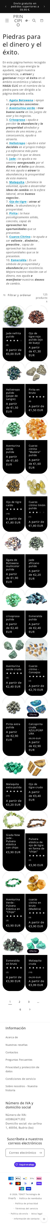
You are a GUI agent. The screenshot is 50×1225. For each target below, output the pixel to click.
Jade (12, 159)
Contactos (12, 1052)
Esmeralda (19, 260)
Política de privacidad (26, 1203)
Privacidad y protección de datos (22, 1069)
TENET (22, 1194)
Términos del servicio (26, 1208)
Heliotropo (17, 143)
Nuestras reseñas (17, 1044)
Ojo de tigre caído (13, 503)
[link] (10, 1002)
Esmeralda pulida (35, 618)
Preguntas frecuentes (19, 1059)
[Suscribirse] (40, 1153)
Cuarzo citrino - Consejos (34, 669)
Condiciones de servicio (21, 1078)
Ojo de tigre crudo (36, 786)
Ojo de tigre (18, 201)
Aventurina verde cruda (13, 667)
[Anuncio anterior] (6, 6)
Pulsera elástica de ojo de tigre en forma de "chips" (36, 845)
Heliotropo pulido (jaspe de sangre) (13, 394)
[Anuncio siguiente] (44, 6)
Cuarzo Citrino (20, 237)
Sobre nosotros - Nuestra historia (22, 1088)
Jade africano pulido (34, 563)
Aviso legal (37, 1213)
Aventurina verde (22, 108)
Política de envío (19, 1213)
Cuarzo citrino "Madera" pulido (35, 450)
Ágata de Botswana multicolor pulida (12, 564)
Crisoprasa (17, 120)
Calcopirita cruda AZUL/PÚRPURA (36, 729)
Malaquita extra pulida (14, 786)
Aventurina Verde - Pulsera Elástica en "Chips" (13, 906)
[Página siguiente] (29, 1009)
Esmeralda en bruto (13, 962)
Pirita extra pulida (13, 726)
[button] (7, 20)
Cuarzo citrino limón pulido (37, 505)
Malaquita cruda (35, 962)
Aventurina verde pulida (13, 449)
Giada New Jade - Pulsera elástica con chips (13, 841)
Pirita (13, 213)
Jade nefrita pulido (13, 335)
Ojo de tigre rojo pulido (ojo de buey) (36, 338)
